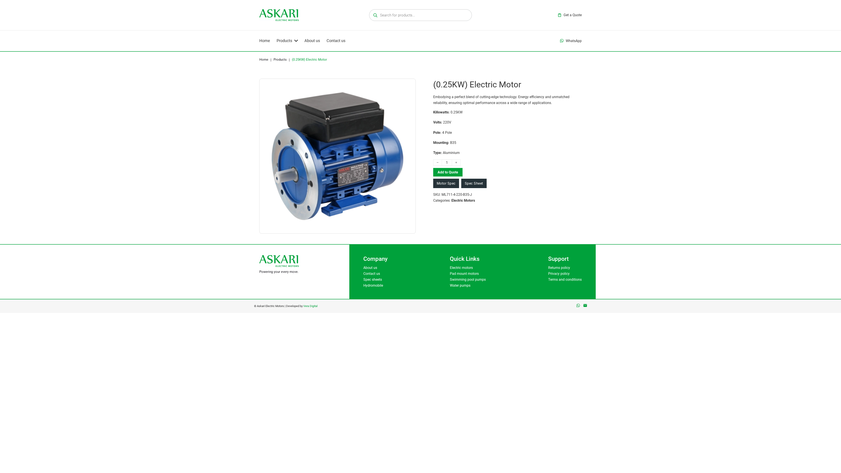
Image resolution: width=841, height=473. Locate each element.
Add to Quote (448, 172)
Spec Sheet (474, 183)
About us (312, 40)
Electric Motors (463, 200)
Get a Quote (573, 15)
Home (264, 40)
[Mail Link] (585, 305)
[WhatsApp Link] (578, 305)
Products (284, 40)
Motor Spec (446, 183)
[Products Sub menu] (296, 40)
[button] (402, 91)
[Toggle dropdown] (562, 40)
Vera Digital (310, 306)
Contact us (336, 40)
